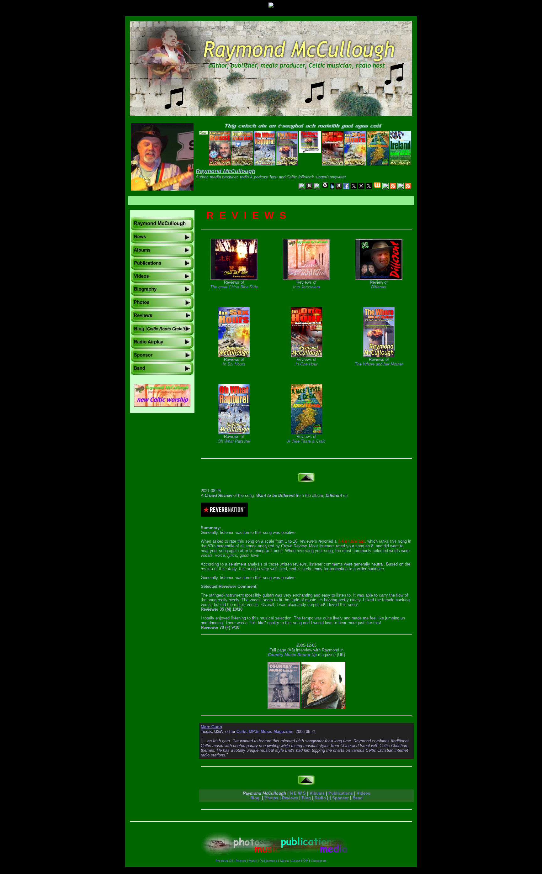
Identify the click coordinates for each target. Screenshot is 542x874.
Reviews (290, 798)
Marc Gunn (211, 726)
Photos (271, 798)
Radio (320, 798)
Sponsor (340, 798)
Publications (340, 793)
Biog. (255, 798)
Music (253, 860)
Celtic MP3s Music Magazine (264, 731)
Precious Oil (224, 860)
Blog (306, 798)
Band (358, 798)
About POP (299, 860)
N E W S (298, 793)
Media (284, 860)
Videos (363, 793)
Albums (317, 793)
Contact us (319, 860)
